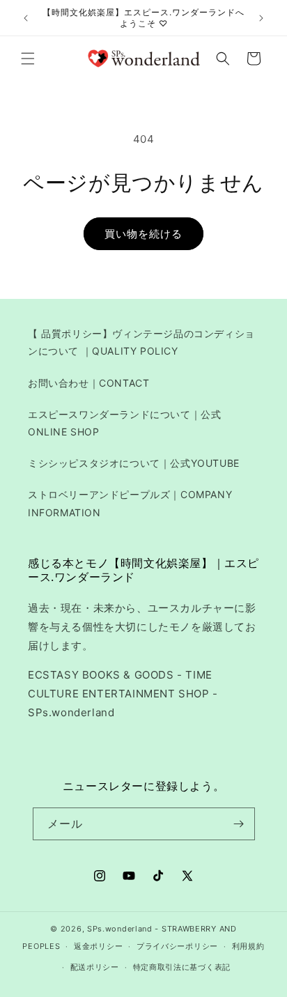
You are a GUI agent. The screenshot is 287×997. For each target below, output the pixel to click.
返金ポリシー (98, 946)
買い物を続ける (143, 233)
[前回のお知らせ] (25, 18)
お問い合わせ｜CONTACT (88, 383)
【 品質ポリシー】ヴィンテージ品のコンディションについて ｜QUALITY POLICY (141, 342)
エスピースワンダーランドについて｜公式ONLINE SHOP (124, 423)
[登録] (239, 823)
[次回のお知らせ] (261, 18)
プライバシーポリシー (177, 946)
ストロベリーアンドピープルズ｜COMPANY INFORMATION (130, 503)
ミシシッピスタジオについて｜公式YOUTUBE (134, 463)
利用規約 (248, 946)
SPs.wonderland (120, 929)
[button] (28, 58)
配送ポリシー (94, 967)
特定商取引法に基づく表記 (182, 967)
